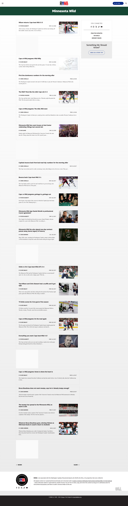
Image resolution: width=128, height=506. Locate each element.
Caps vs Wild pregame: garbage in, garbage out (35, 194)
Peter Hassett (24, 26)
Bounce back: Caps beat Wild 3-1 (30, 177)
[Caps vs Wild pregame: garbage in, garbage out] (68, 199)
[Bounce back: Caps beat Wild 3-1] (68, 182)
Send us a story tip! (96, 52)
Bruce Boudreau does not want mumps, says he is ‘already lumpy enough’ (44, 388)
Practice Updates (96, 33)
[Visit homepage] (22, 480)
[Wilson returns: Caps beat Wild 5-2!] (68, 28)
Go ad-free (117, 3)
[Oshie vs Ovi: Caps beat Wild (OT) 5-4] (68, 272)
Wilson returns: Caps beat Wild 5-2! (31, 22)
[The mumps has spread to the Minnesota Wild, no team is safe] (68, 410)
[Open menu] (2, 3)
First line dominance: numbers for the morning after (36, 75)
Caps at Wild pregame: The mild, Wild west (33, 109)
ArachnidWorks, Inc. (77, 497)
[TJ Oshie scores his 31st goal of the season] (68, 307)
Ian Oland (23, 130)
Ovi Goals (97, 35)
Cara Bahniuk (24, 234)
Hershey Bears (96, 38)
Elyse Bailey (23, 62)
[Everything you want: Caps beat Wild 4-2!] (68, 341)
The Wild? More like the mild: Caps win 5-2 (33, 92)
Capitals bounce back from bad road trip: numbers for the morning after (43, 163)
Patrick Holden (24, 95)
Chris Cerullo (24, 78)
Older (76, 465)
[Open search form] (126, 3)
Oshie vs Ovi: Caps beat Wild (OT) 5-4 (31, 267)
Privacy (63, 497)
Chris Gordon (24, 428)
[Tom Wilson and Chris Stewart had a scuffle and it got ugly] (68, 289)
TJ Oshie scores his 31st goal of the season (34, 302)
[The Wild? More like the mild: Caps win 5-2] (68, 97)
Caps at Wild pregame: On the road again (33, 319)
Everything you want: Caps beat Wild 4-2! (33, 336)
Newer (20, 465)
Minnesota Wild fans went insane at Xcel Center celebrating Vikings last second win (35, 126)
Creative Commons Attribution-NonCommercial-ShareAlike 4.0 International (92, 481)
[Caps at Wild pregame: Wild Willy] (68, 64)
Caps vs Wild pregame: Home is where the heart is (36, 372)
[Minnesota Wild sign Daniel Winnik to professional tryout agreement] (68, 216)
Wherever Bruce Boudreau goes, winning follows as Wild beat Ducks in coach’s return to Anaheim (36, 424)
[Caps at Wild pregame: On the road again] (68, 324)
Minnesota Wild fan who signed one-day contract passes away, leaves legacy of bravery (35, 230)
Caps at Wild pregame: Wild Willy (30, 58)
